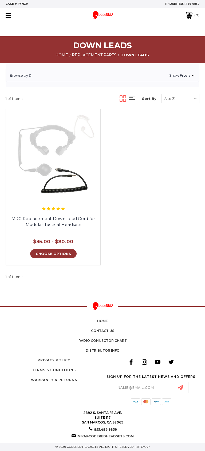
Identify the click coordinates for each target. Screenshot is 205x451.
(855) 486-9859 (188, 4)
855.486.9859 (105, 430)
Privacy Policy (54, 360)
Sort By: (149, 98)
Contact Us (102, 331)
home (102, 321)
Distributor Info (103, 350)
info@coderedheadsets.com (105, 436)
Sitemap (143, 447)
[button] (102, 75)
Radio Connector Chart (102, 341)
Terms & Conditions (54, 370)
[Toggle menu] (25, 15)
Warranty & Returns (54, 380)
